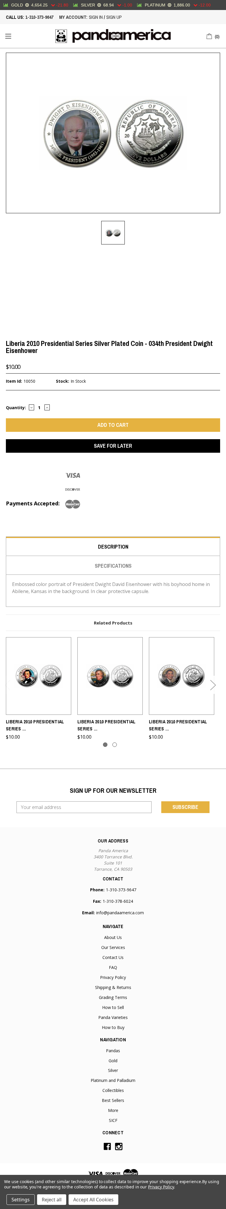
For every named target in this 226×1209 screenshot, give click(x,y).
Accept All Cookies (93, 1199)
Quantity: (16, 407)
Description (113, 546)
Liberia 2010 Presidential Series (35, 725)
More (113, 1110)
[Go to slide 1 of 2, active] (105, 744)
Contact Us (113, 957)
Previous (7, 685)
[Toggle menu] (8, 36)
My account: (73, 17)
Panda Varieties (113, 1017)
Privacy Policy (113, 977)
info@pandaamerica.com (120, 912)
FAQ (113, 967)
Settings (20, 1199)
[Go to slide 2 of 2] (114, 744)
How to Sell (113, 1007)
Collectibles (113, 1090)
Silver (113, 1070)
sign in (96, 17)
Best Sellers (113, 1100)
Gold (113, 1060)
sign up (114, 17)
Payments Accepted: (33, 503)
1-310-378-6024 (118, 901)
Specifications (113, 565)
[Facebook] (107, 1146)
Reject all (52, 1199)
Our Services (113, 947)
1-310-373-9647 (39, 17)
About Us (113, 937)
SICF (113, 1120)
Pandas (113, 1050)
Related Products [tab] (113, 623)
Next (213, 685)
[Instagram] (118, 1146)
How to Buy (113, 1027)
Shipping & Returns (113, 987)
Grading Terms (113, 997)
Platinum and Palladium (113, 1080)
